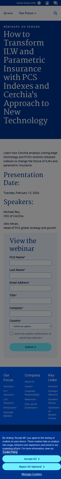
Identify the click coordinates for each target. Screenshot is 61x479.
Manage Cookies (32, 474)
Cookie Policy (10, 452)
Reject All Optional (30, 466)
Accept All (30, 459)
